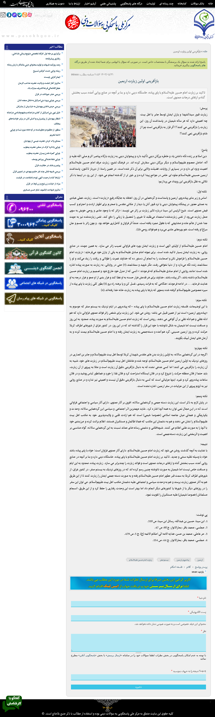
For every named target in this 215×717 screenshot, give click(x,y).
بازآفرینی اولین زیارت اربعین (138, 81)
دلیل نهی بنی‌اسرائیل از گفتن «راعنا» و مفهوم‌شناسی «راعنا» (33, 113)
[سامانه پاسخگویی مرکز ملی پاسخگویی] (12, 713)
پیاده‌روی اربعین (183, 560)
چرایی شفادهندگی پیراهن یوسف (46, 159)
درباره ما (107, 707)
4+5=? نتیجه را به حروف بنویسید (188, 671)
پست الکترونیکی (197, 612)
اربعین (200, 560)
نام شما (201, 598)
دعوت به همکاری (55, 3)
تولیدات (151, 3)
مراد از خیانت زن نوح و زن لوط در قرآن (43, 184)
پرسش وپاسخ (201, 567)
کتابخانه (182, 3)
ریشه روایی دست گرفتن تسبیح (46, 71)
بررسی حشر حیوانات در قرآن (47, 94)
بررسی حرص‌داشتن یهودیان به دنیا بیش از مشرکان (38, 107)
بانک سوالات (197, 3)
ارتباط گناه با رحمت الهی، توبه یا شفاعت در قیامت (38, 178)
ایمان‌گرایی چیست (52, 77)
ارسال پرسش (114, 655)
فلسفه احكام (176, 567)
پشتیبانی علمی (108, 3)
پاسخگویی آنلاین (87, 655)
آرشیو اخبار (90, 3)
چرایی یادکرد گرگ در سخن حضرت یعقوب (41, 147)
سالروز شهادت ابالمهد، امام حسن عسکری (41, 190)
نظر (203, 631)
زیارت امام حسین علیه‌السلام (140, 560)
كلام (188, 567)
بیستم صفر (164, 560)
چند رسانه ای (166, 3)
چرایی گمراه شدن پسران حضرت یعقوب (43, 153)
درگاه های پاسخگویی (131, 3)
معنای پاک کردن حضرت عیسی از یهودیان (42, 141)
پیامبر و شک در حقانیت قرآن (47, 166)
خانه (210, 3)
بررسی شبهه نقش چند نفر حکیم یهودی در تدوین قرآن (36, 172)
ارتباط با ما (74, 3)
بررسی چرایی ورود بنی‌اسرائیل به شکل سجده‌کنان (38, 101)
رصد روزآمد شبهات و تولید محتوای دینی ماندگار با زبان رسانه (33, 65)
